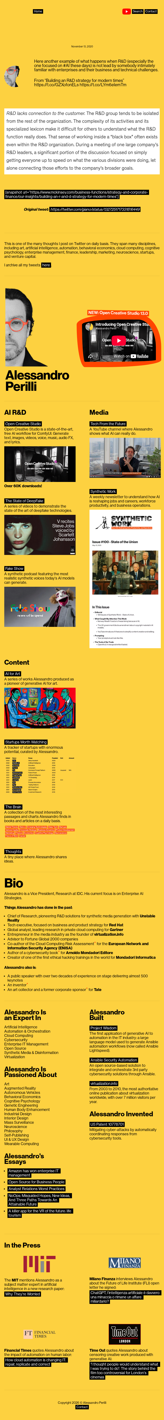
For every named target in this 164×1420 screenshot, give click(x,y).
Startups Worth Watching (26, 742)
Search (138, 11)
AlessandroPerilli (37, 381)
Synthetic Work (103, 491)
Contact (151, 11)
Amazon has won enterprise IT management (34, 1173)
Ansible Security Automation (114, 1060)
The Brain (13, 807)
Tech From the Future (108, 424)
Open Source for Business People (36, 1182)
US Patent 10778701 (107, 1124)
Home (38, 11)
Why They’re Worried (22, 1294)
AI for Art (12, 674)
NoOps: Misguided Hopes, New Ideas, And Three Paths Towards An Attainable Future (40, 1200)
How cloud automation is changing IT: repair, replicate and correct (36, 1362)
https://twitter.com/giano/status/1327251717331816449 (94, 209)
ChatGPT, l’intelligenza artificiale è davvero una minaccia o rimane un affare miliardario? (125, 1297)
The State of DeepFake (24, 501)
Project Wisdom (103, 1028)
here (46, 265)
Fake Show (14, 569)
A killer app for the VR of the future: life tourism (40, 1213)
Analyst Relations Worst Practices (36, 1189)
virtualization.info (104, 1084)
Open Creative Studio (23, 424)
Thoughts (13, 852)
